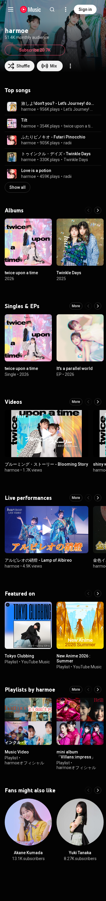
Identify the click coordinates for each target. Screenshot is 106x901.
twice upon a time (79, 126)
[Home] (30, 9)
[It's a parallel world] (80, 337)
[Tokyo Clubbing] (28, 625)
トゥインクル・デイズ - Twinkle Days (56, 153)
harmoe (28, 109)
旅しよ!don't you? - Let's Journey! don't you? (58, 103)
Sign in (85, 9)
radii (68, 142)
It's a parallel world (75, 368)
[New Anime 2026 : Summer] (80, 625)
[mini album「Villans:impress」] (80, 721)
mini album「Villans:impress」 (76, 754)
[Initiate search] (52, 9)
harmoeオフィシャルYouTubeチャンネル (24, 765)
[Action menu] (70, 66)
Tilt (24, 120)
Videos (13, 401)
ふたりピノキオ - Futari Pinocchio (53, 137)
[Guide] (10, 9)
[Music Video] (28, 721)
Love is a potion (36, 170)
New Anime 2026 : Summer (73, 658)
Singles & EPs (22, 306)
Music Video (17, 752)
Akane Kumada (28, 852)
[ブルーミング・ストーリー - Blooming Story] (46, 433)
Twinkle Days (76, 159)
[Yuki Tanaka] (80, 822)
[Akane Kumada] (28, 822)
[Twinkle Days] (80, 242)
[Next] (97, 210)
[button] (11, 106)
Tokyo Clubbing (19, 656)
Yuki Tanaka (80, 852)
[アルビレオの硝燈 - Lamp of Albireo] (46, 529)
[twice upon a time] (28, 242)
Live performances (28, 497)
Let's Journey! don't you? (79, 109)
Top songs (18, 90)
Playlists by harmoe (30, 689)
